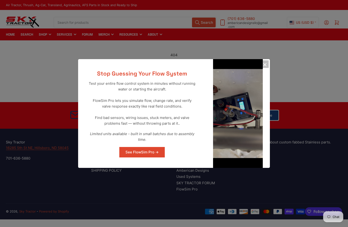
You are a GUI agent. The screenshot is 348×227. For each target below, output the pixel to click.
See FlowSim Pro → (142, 152)
